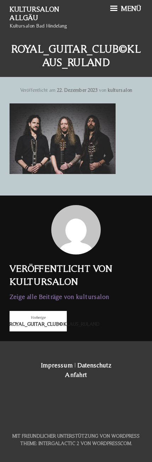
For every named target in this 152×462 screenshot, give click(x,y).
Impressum (56, 365)
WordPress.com (111, 443)
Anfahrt (76, 374)
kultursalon (120, 90)
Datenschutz (94, 365)
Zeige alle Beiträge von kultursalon (59, 296)
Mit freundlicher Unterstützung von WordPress (76, 436)
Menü (130, 8)
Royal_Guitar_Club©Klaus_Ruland (38, 321)
